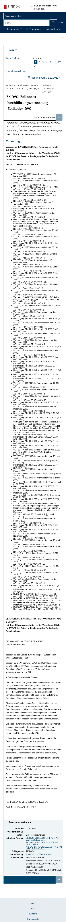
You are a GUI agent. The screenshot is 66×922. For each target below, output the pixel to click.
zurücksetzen (52, 28)
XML (19, 58)
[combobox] (26, 23)
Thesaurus (35, 28)
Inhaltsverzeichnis (16, 71)
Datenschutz (33, 919)
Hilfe (33, 908)
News (33, 903)
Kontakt (33, 913)
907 (59, 62)
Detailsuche (13, 28)
